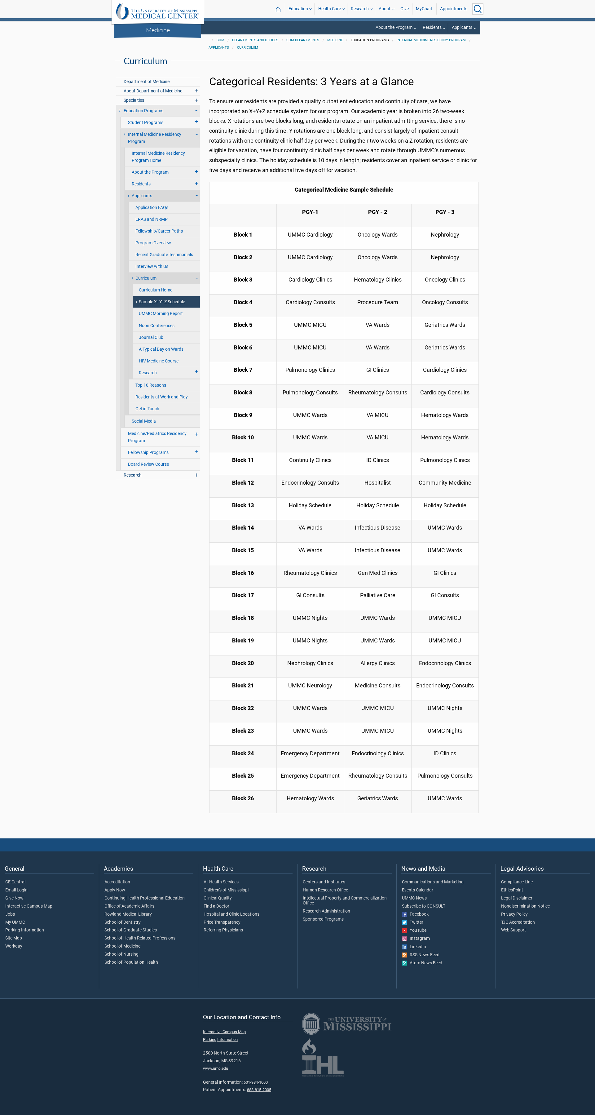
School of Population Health (131, 962)
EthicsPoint (512, 890)
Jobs (10, 914)
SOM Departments (302, 40)
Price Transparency (222, 922)
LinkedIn (416, 946)
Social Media (144, 421)
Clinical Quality (218, 898)
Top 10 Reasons (150, 385)
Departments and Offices (255, 40)
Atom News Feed (424, 963)
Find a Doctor (216, 906)
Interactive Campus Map (28, 906)
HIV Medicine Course (158, 361)
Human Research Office (325, 890)
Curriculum (247, 48)
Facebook (418, 914)
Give (404, 8)
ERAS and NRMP (151, 219)
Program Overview (153, 243)
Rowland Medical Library (128, 914)
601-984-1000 (256, 1082)
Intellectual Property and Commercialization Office (345, 901)
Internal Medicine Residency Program (431, 40)
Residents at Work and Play (161, 397)
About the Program (394, 27)
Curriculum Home (155, 290)
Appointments (453, 8)
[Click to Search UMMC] (477, 9)
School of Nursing (121, 954)
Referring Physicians (223, 930)
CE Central (15, 882)
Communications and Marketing (433, 882)
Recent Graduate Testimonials (164, 254)
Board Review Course (148, 464)
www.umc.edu (215, 1068)
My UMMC (15, 922)
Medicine (158, 29)
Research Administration (326, 911)
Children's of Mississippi (226, 890)
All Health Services (221, 882)
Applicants (462, 27)
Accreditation (117, 882)
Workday (13, 946)
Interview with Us (151, 266)
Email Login (16, 890)
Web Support (513, 930)
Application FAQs (151, 207)
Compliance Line (517, 882)
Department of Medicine (147, 81)
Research (360, 8)
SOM (220, 40)
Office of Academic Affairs (129, 906)
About (384, 8)
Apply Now (114, 890)
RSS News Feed (423, 955)
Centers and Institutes (324, 882)
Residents (432, 27)
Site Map (13, 938)
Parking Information (24, 930)
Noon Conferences (156, 325)
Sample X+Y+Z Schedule (162, 301)
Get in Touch (147, 408)
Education (298, 8)
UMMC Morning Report (161, 313)
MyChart (424, 8)
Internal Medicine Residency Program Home (158, 157)
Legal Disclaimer (516, 898)
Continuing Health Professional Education (144, 898)
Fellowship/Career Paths (159, 231)
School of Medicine (122, 946)
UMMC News (414, 898)
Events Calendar (417, 890)
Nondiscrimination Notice (525, 906)
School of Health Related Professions (139, 938)
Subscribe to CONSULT (423, 906)
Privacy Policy (514, 914)
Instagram (418, 938)
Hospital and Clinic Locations (231, 914)
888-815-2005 (259, 1089)
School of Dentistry (122, 922)
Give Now (14, 898)
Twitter (415, 922)
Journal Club (151, 337)
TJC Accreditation (518, 922)
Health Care (329, 8)
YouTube (416, 930)
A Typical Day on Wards (161, 349)
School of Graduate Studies (130, 930)
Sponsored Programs (323, 919)
